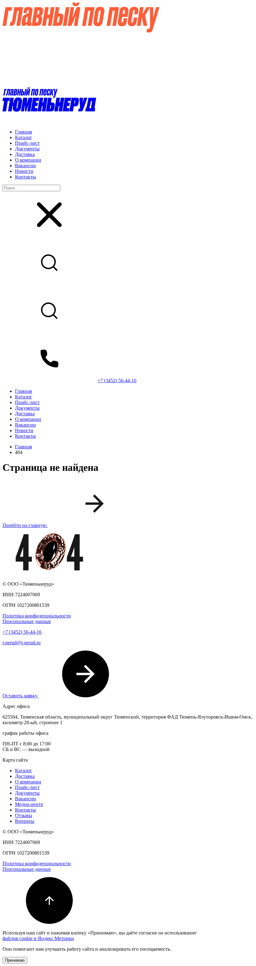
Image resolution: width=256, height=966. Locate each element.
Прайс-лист (27, 143)
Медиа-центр (29, 804)
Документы (27, 148)
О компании (28, 160)
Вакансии (25, 165)
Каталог (23, 137)
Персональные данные (26, 621)
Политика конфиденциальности (36, 615)
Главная (23, 131)
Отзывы (23, 815)
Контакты (25, 176)
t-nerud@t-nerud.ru (21, 642)
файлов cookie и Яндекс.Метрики (38, 938)
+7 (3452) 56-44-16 (116, 380)
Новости (24, 171)
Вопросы (24, 821)
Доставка (25, 154)
